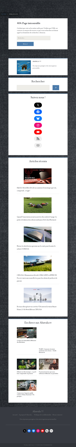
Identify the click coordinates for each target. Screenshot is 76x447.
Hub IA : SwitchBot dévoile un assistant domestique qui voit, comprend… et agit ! (37, 189)
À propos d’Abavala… (26, 415)
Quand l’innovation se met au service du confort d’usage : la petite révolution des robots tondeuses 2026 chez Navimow (37, 218)
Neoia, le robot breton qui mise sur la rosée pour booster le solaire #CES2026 (36, 247)
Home (3, 14)
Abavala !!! (38, 411)
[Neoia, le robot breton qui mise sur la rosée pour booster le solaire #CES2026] (37, 235)
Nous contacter (57, 415)
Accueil (15, 415)
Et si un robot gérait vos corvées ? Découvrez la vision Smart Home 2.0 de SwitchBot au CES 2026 (36, 308)
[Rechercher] (56, 87)
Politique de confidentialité (42, 415)
